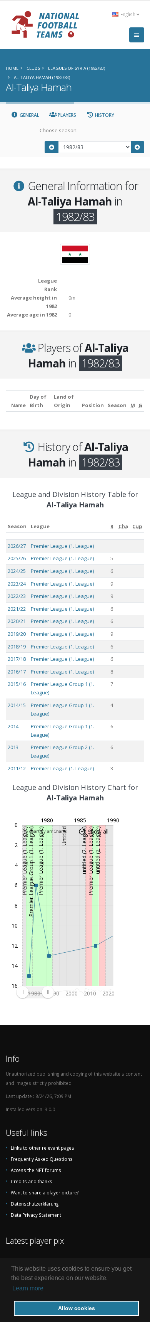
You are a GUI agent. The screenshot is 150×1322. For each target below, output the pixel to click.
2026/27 (17, 545)
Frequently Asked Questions (42, 1159)
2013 (13, 747)
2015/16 (17, 683)
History (104, 115)
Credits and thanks (31, 1181)
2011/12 (17, 768)
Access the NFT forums (36, 1170)
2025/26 (17, 558)
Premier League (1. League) (62, 545)
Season (17, 526)
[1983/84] (138, 147)
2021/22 (17, 608)
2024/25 (17, 571)
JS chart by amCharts (45, 831)
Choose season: (59, 130)
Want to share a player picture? (44, 1192)
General (28, 115)
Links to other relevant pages (42, 1148)
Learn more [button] (27, 1288)
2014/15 (17, 705)
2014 (13, 726)
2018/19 (17, 646)
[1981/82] (51, 147)
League (40, 526)
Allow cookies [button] (76, 1308)
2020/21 (17, 621)
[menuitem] (35, 992)
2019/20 (17, 633)
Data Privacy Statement (36, 1215)
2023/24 (17, 583)
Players (66, 115)
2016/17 (17, 671)
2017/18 (17, 658)
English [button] (128, 14)
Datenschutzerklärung (34, 1204)
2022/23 (17, 596)
